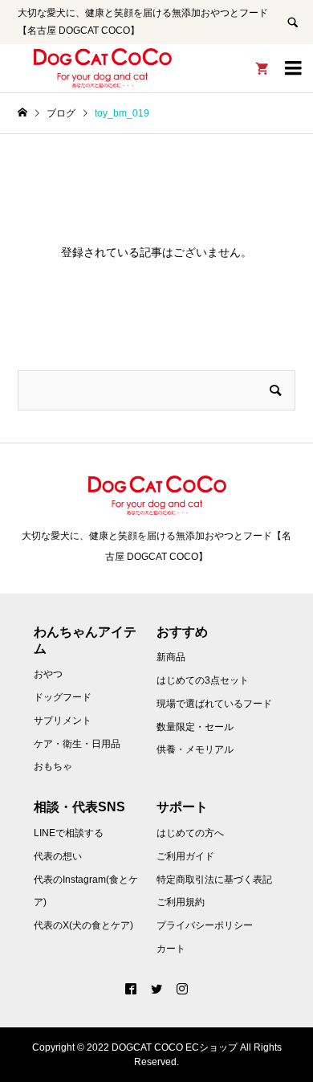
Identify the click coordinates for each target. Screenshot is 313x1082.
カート (170, 948)
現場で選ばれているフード (214, 703)
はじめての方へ (190, 833)
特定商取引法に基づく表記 (214, 879)
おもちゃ (53, 766)
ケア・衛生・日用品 (77, 743)
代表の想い (58, 856)
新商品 (170, 657)
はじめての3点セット (202, 680)
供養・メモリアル (195, 749)
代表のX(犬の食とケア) (83, 925)
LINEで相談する (69, 833)
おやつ (48, 674)
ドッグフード (62, 697)
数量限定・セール (195, 727)
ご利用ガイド (185, 856)
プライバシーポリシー (204, 925)
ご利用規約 (180, 902)
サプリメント (62, 720)
